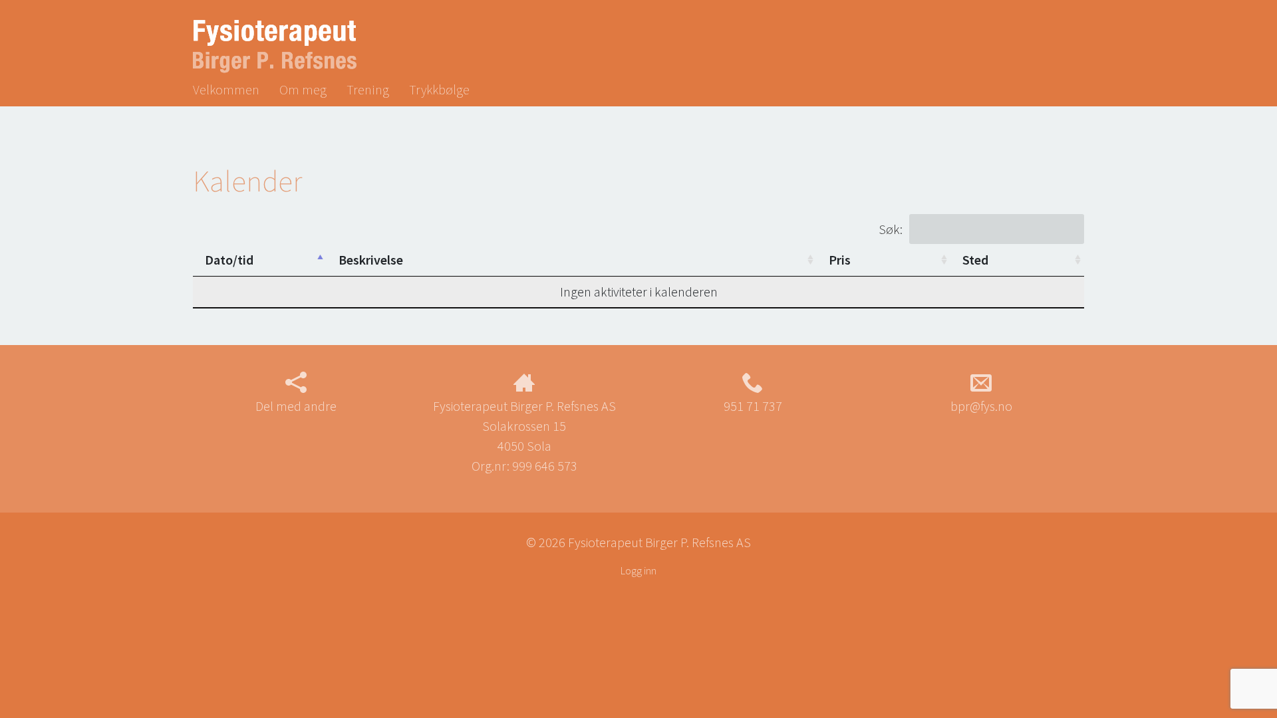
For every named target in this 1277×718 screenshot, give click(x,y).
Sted (975, 259)
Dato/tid (229, 259)
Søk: (891, 229)
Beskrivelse (371, 259)
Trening (368, 89)
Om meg (303, 89)
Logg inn (638, 570)
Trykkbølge (439, 89)
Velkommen (226, 89)
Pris (840, 259)
